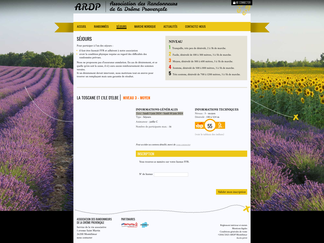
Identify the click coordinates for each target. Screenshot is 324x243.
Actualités (170, 27)
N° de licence (146, 174)
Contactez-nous (195, 27)
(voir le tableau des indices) (209, 134)
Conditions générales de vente (233, 231)
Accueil (81, 27)
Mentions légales (239, 228)
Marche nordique (145, 27)
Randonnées (101, 27)
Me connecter (243, 3)
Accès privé (241, 237)
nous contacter (84, 237)
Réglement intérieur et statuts (233, 225)
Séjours (121, 27)
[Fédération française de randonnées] (130, 227)
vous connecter (183, 144)
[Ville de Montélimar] (144, 227)
